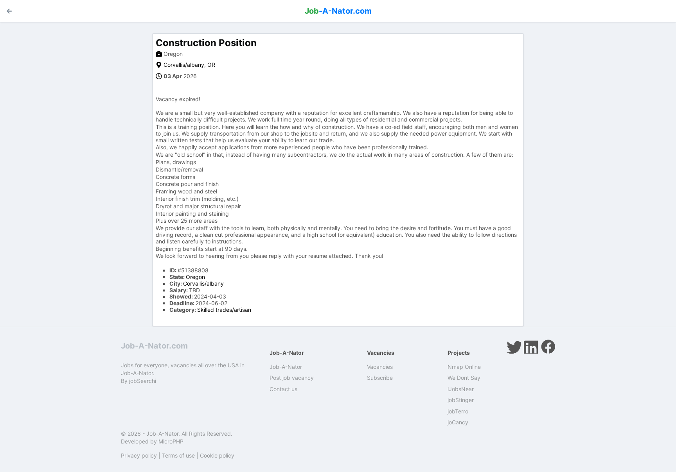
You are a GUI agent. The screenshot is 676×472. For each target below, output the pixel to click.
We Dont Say (464, 377)
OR (211, 64)
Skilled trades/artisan (224, 309)
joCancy (458, 422)
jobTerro (458, 411)
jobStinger (461, 400)
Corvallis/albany (184, 64)
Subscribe (380, 377)
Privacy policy (139, 455)
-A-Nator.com (338, 11)
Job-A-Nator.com (154, 345)
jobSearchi (142, 380)
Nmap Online (464, 366)
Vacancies (380, 366)
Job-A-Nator (286, 366)
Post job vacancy (292, 377)
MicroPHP (170, 441)
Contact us (283, 389)
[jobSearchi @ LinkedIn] (531, 347)
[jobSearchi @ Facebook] (548, 347)
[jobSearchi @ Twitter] (514, 347)
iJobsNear (461, 389)
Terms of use (178, 455)
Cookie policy (217, 455)
